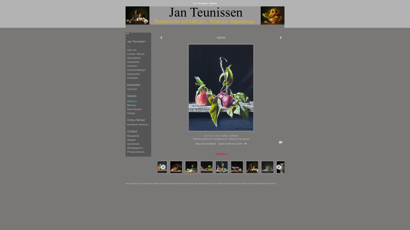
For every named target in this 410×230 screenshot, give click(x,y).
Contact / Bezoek (135, 53)
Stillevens (132, 101)
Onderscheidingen (136, 69)
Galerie (131, 96)
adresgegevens (135, 147)
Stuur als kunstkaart (219, 143)
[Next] (278, 167)
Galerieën (132, 65)
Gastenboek (133, 61)
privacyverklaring (135, 151)
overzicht (132, 89)
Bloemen (131, 105)
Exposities (133, 85)
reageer (131, 139)
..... (128, 45)
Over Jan (131, 49)
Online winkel (136, 120)
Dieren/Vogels (134, 109)
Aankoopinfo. (133, 73)
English (127, 33)
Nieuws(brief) (134, 57)
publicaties (132, 77)
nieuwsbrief (133, 135)
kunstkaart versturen (137, 124)
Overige (131, 113)
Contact (132, 131)
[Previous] (163, 167)
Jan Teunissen (200, 3)
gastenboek (133, 143)
